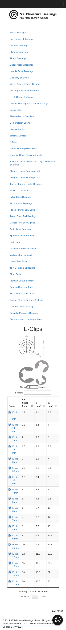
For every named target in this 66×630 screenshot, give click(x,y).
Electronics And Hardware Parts (26, 319)
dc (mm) (50, 404)
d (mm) (38, 404)
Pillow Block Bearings (20, 197)
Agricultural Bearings (20, 229)
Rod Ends (15, 242)
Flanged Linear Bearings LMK (25, 171)
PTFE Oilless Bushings (21, 97)
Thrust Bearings (18, 58)
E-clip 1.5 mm (15, 427)
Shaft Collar (16, 274)
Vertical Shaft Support (21, 255)
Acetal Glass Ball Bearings (23, 216)
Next (43, 596)
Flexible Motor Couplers (22, 116)
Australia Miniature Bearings (24, 313)
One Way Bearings (19, 77)
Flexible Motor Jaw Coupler (23, 209)
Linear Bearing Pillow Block (23, 148)
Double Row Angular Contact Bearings (29, 103)
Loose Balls (15, 110)
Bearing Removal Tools (21, 287)
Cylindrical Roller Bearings (23, 248)
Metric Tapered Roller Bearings (25, 84)
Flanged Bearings (19, 52)
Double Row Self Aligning (22, 222)
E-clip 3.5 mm (15, 480)
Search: (19, 392)
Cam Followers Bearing (21, 306)
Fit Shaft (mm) (25, 402)
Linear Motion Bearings (21, 64)
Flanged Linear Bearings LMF (25, 177)
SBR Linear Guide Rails (22, 293)
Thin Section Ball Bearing (22, 268)
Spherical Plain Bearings (22, 235)
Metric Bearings (18, 32)
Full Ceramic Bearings (21, 203)
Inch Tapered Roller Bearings (24, 90)
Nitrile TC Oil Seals (19, 190)
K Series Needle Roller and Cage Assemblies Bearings (32, 163)
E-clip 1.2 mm (15, 415)
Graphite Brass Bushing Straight (26, 155)
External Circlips (18, 135)
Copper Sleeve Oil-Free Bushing (26, 300)
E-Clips (13, 142)
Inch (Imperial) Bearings (22, 39)
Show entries (33, 387)
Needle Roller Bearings (21, 71)
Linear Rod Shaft (18, 261)
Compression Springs (21, 122)
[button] (57, 619)
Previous (25, 596)
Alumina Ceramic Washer (22, 280)
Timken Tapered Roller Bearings (26, 184)
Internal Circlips (17, 129)
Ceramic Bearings (19, 45)
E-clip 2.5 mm (15, 449)
